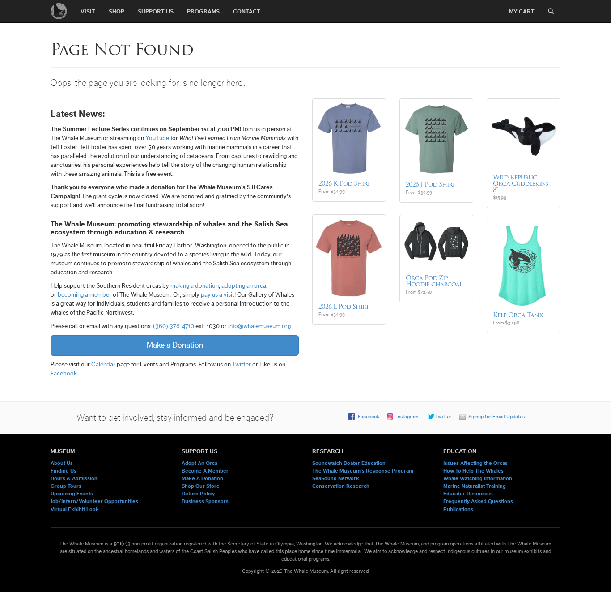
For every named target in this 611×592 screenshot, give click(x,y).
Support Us (156, 11)
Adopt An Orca (199, 463)
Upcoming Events (72, 493)
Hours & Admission (74, 478)
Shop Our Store (201, 486)
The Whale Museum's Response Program (362, 470)
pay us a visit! (218, 295)
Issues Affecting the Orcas (475, 463)
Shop (116, 11)
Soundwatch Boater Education (349, 463)
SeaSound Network (335, 478)
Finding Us (63, 470)
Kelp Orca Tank (518, 315)
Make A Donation (202, 478)
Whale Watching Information (477, 478)
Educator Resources (468, 493)
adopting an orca (243, 286)
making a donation (194, 286)
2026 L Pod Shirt (343, 306)
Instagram (407, 416)
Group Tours (66, 486)
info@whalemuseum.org (259, 326)
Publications (458, 509)
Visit (88, 11)
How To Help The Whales (473, 470)
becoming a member (84, 295)
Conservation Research (340, 486)
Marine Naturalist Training (474, 486)
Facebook (64, 374)
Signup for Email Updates (496, 416)
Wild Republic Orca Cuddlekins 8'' (520, 183)
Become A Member (205, 470)
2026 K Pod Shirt (344, 183)
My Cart (522, 11)
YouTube (157, 138)
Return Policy (198, 493)
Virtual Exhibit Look (75, 509)
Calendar (103, 365)
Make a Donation (175, 345)
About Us (62, 463)
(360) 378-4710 (173, 326)
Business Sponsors (205, 501)
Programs (203, 11)
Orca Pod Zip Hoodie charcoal (434, 281)
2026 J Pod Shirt (430, 184)
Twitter (241, 365)
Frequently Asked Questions (478, 501)
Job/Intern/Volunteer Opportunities (94, 501)
